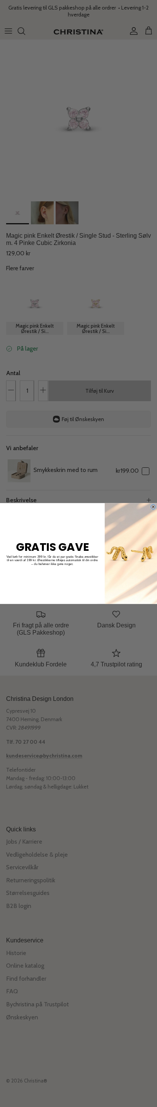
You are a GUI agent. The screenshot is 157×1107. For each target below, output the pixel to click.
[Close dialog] (153, 506)
